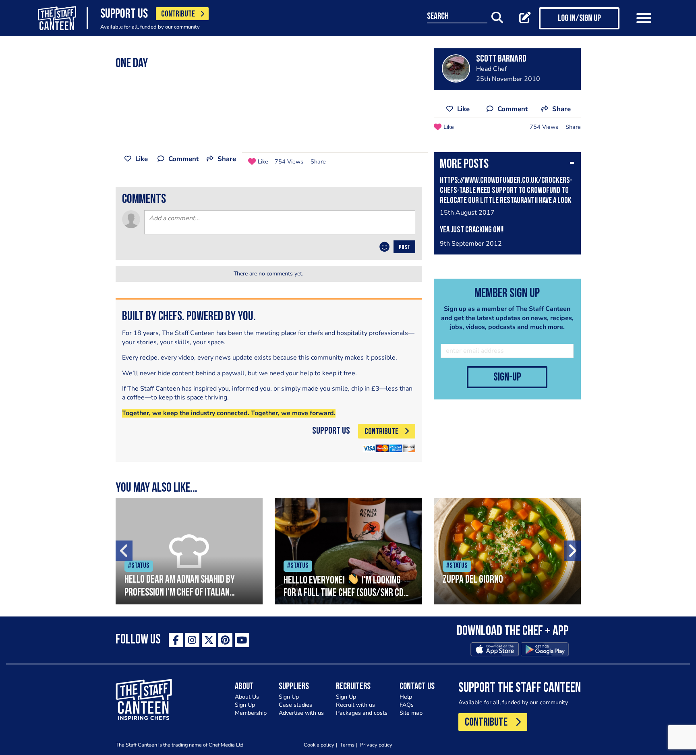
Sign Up (245, 705)
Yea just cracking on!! (471, 230)
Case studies (295, 705)
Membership (251, 713)
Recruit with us (355, 705)
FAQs (407, 705)
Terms (347, 744)
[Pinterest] (225, 640)
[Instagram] (192, 640)
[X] (209, 640)
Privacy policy (376, 744)
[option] (189, 551)
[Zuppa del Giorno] (507, 551)
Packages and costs (361, 713)
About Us (247, 697)
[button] (507, 165)
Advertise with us (301, 713)
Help (406, 697)
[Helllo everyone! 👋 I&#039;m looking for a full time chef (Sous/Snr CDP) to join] (348, 551)
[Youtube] (242, 640)
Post (404, 247)
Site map (411, 713)
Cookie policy (319, 744)
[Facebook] (176, 640)
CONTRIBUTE (178, 14)
